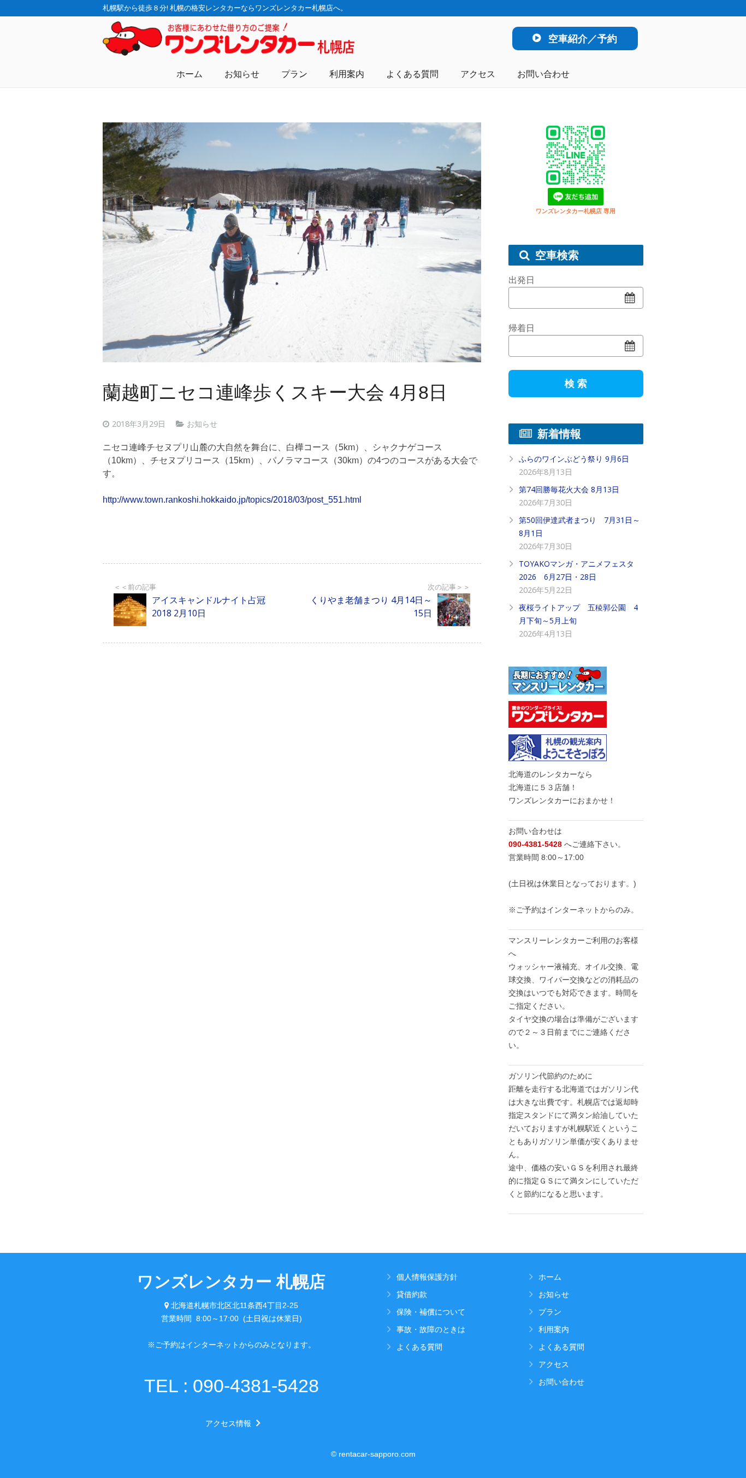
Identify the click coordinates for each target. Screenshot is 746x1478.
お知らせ (202, 424)
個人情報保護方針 (427, 1276)
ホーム (549, 1276)
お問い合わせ (561, 1381)
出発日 (521, 280)
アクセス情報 (231, 1423)
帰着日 (521, 328)
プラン (549, 1311)
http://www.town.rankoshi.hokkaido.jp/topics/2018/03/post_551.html (232, 499)
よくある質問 (419, 1346)
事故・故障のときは (430, 1329)
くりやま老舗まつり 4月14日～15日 (371, 606)
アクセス (553, 1364)
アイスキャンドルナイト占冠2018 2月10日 (208, 606)
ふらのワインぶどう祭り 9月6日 (574, 459)
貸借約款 (411, 1294)
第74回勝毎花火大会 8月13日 (569, 489)
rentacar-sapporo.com (377, 1454)
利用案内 (553, 1329)
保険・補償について (430, 1311)
